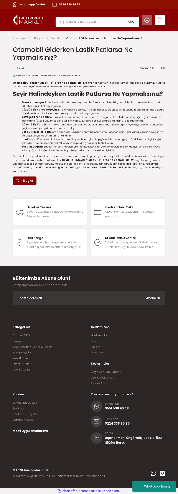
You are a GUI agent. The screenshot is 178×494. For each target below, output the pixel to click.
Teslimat (19, 408)
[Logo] (28, 19)
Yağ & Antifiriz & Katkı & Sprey (32, 347)
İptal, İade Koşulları (25, 414)
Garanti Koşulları (24, 420)
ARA (131, 22)
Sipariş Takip (99, 383)
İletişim (95, 347)
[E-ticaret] (88, 491)
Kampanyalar (22, 352)
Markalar (97, 352)
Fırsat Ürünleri (22, 364)
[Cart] (160, 20)
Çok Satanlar (22, 369)
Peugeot (18, 341)
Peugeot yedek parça (126, 167)
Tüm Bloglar (24, 181)
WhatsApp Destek (25, 402)
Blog (94, 341)
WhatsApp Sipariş (157, 486)
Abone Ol (153, 298)
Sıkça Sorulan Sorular (106, 372)
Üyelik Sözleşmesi (103, 377)
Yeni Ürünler (21, 358)
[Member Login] (147, 20)
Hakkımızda (99, 335)
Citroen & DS (21, 335)
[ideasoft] (66, 491)
